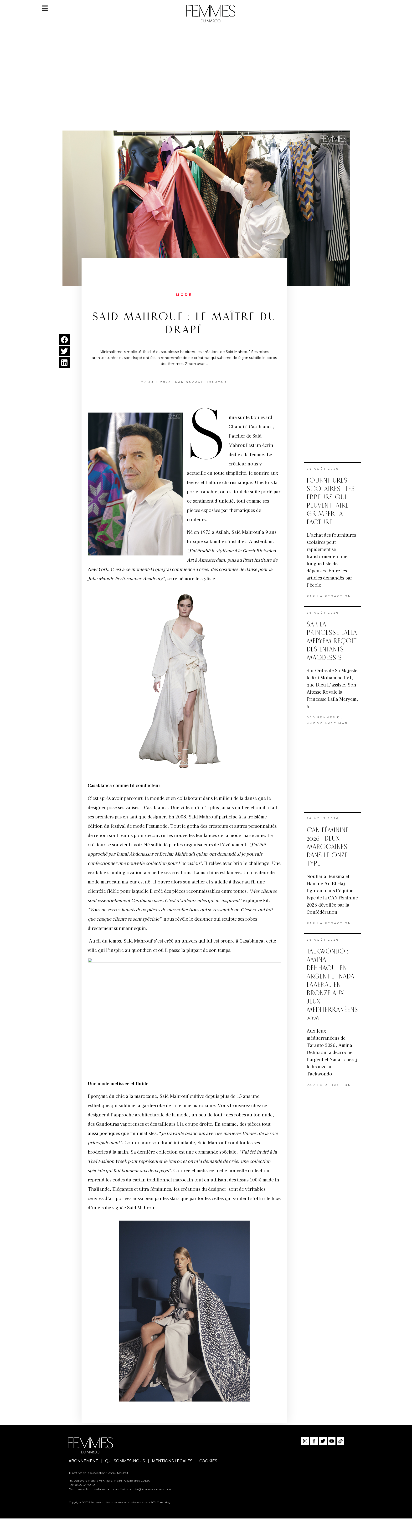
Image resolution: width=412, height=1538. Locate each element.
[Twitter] (323, 1441)
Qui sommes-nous (125, 1461)
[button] (64, 339)
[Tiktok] (340, 1441)
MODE (184, 294)
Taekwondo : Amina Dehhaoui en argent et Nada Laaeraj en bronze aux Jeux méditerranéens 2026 (332, 985)
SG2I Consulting (160, 1502)
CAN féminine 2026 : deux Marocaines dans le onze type (328, 846)
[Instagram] (305, 1441)
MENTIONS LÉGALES (172, 1461)
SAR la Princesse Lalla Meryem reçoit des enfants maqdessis (332, 641)
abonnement (83, 1461)
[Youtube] (331, 1441)
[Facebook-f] (314, 1441)
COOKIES (208, 1461)
